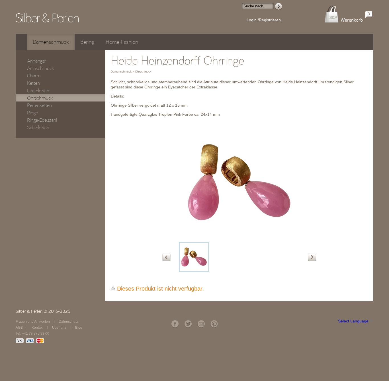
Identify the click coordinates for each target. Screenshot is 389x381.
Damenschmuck (51, 42)
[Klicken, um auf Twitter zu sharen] (188, 324)
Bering (87, 42)
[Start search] (278, 6)
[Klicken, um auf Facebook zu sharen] (175, 324)
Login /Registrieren (264, 20)
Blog (78, 327)
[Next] (312, 257)
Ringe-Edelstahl (42, 120)
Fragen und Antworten (33, 321)
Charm (34, 75)
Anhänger (36, 61)
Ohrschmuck (40, 98)
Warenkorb (352, 19)
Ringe (32, 112)
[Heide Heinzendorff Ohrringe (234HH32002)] (194, 257)
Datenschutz (68, 321)
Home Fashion (122, 42)
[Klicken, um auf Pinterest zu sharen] (214, 324)
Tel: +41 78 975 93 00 (32, 333)
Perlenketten (39, 105)
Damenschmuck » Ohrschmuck (131, 71)
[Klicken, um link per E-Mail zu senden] (201, 324)
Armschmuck (40, 68)
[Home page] (47, 17)
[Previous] (166, 257)
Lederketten (38, 90)
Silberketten (38, 127)
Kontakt (37, 327)
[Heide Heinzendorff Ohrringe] (239, 237)
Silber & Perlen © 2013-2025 (43, 311)
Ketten (33, 83)
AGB (19, 327)
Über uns (59, 327)
